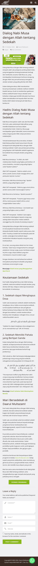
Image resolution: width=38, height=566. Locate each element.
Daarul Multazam (23, 47)
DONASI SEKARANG (19, 482)
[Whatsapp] (32, 560)
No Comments (16, 50)
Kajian (6, 50)
